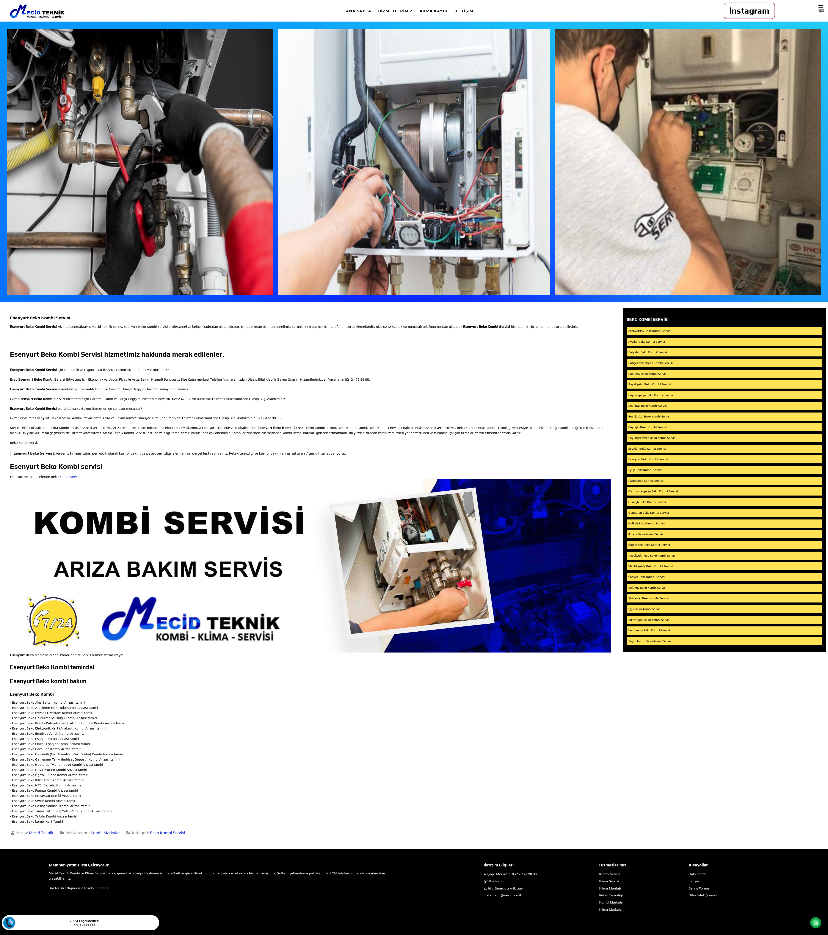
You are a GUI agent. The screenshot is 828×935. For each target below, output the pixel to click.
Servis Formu (699, 888)
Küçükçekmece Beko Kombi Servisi (652, 555)
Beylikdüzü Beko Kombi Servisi (649, 416)
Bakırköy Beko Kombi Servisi (647, 373)
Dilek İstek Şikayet (703, 895)
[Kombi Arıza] (140, 162)
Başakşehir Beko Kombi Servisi (649, 384)
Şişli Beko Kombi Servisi (644, 609)
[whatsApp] (816, 923)
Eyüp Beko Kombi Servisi (645, 470)
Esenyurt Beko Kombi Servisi (648, 459)
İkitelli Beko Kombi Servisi (646, 534)
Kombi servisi (70, 477)
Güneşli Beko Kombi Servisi (647, 502)
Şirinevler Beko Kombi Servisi (648, 598)
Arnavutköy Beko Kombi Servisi (649, 331)
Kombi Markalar (105, 832)
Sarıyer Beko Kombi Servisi (646, 577)
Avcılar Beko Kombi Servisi (646, 341)
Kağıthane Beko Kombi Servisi (649, 544)
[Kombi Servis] (413, 162)
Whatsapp (495, 881)
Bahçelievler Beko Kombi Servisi (650, 363)
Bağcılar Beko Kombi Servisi (647, 352)
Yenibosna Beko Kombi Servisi (649, 630)
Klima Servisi (609, 881)
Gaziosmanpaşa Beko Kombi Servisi (653, 491)
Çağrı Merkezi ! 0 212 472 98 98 (512, 874)
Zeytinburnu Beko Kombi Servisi (650, 641)
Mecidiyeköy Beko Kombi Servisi (650, 566)
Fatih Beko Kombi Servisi (645, 480)
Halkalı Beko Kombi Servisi (646, 523)
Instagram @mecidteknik (503, 895)
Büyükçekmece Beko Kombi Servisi (652, 437)
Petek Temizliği (611, 895)
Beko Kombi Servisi (167, 832)
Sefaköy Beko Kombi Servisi (647, 587)
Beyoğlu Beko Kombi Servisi (647, 427)
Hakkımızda (698, 874)
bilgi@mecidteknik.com (505, 888)
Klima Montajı (610, 888)
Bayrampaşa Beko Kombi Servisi (650, 395)
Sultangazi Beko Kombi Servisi (649, 619)
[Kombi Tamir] (688, 162)
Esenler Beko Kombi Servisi (647, 448)
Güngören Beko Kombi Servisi (648, 512)
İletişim (694, 881)
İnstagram (749, 10)
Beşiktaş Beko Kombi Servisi (648, 405)
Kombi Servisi (609, 874)
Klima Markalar (611, 909)
